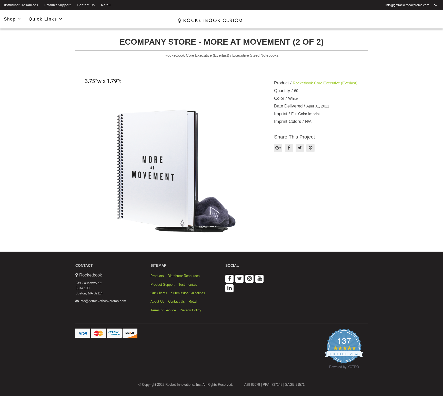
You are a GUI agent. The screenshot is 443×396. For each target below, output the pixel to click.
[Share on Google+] (278, 148)
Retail (106, 5)
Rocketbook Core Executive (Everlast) (325, 83)
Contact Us (86, 5)
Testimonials (187, 284)
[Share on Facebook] (289, 148)
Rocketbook (90, 275)
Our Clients (158, 293)
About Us (157, 301)
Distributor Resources (20, 5)
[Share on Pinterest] (310, 148)
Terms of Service (163, 310)
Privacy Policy (190, 310)
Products (157, 276)
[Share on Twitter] (300, 148)
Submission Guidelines (188, 293)
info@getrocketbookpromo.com (407, 5)
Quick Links (44, 19)
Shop (10, 19)
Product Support (57, 5)
